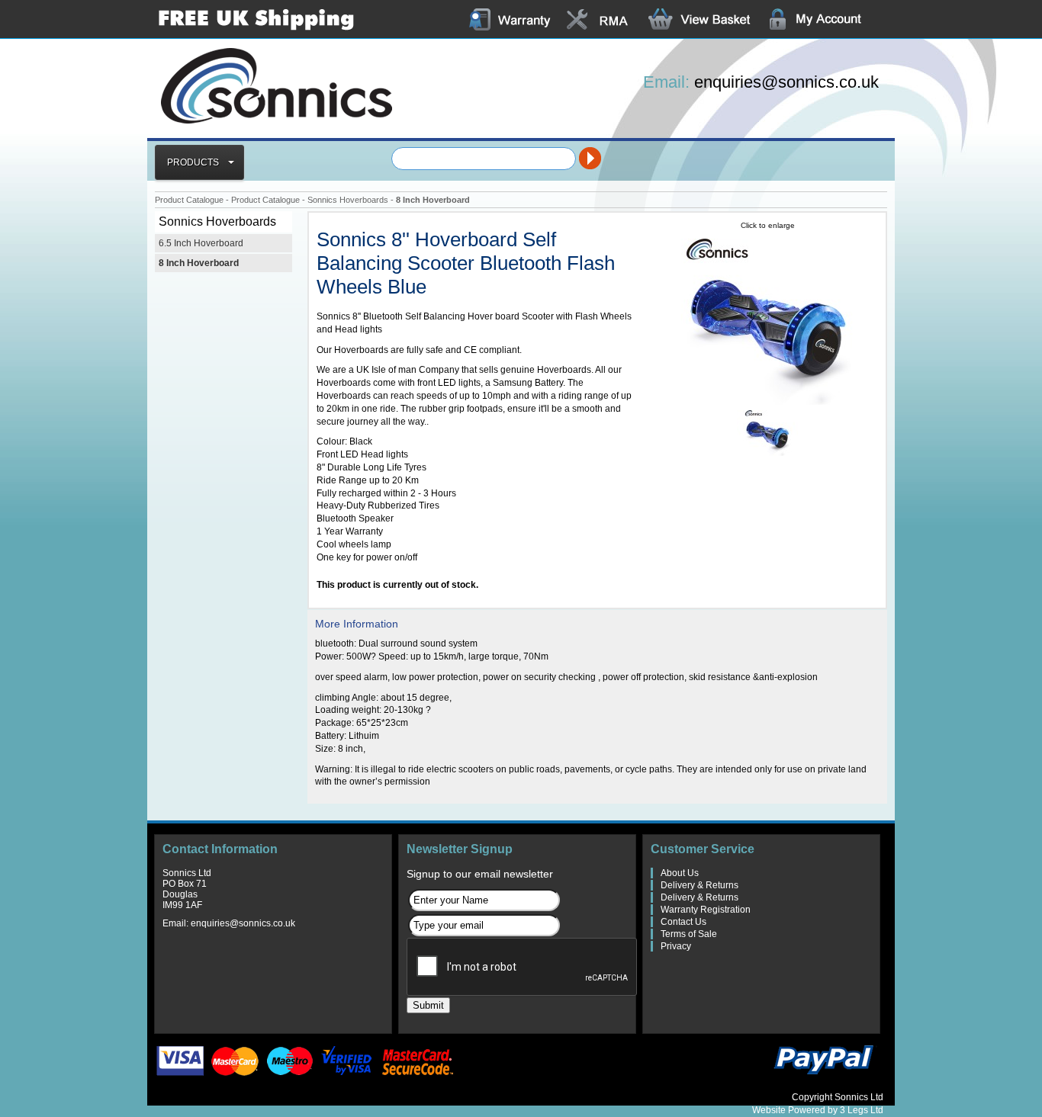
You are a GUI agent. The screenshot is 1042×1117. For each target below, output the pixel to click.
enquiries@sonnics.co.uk (786, 81)
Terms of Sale (689, 934)
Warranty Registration (706, 909)
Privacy (676, 946)
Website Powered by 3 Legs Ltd (817, 1110)
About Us (680, 873)
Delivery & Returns (699, 885)
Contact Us (683, 921)
